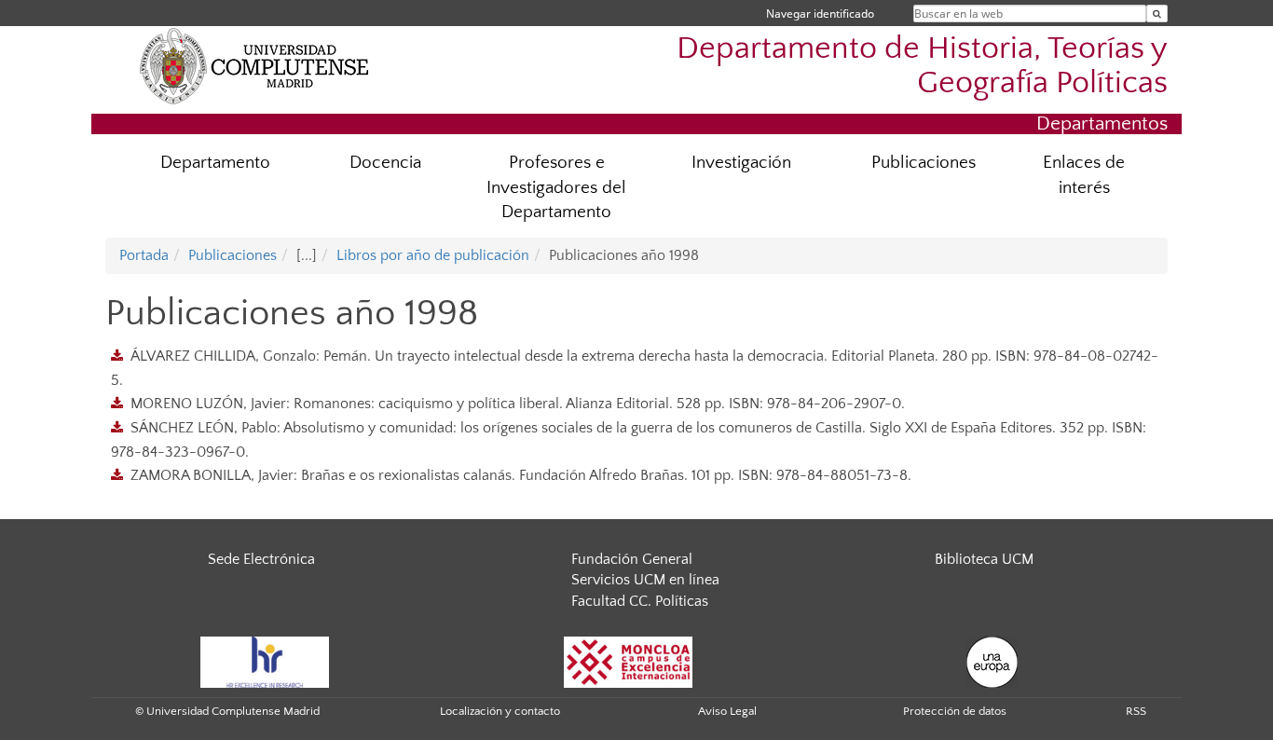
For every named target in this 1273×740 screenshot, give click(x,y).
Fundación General (631, 559)
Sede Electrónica (261, 559)
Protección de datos (954, 711)
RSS (1136, 711)
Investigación (741, 162)
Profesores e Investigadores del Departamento (556, 188)
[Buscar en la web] (1157, 13)
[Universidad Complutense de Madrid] (254, 65)
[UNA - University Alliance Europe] (992, 660)
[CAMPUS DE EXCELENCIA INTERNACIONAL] (628, 660)
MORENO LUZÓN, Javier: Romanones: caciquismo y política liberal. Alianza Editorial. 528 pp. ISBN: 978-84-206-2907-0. (517, 403)
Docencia (385, 162)
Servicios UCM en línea (645, 579)
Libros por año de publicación (432, 255)
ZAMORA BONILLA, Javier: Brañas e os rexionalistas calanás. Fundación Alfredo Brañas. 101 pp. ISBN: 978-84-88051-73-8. (520, 475)
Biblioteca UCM (984, 559)
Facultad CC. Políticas (639, 601)
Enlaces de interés (1084, 175)
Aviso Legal (727, 711)
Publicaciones (923, 162)
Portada (144, 255)
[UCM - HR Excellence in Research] (264, 660)
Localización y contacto (500, 711)
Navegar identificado (820, 13)
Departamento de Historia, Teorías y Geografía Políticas (922, 66)
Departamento (215, 162)
